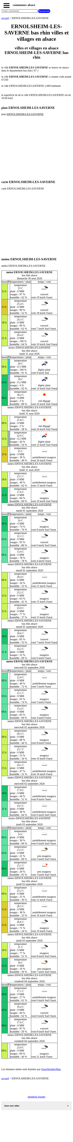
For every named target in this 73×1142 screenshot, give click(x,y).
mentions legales (36, 1096)
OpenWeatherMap (51, 1069)
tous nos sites (11, 1105)
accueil (5, 18)
